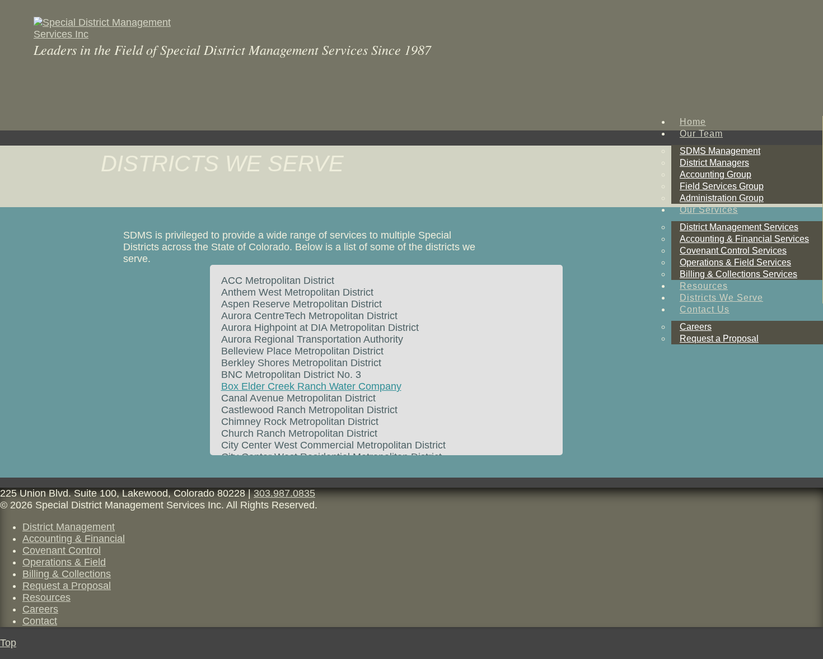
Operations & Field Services (735, 262)
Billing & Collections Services (738, 274)
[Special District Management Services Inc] (118, 34)
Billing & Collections (66, 573)
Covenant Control (61, 550)
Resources (704, 286)
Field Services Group (722, 186)
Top (8, 642)
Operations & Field (64, 562)
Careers (696, 326)
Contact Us (705, 309)
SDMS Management (720, 151)
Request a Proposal (719, 338)
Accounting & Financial (73, 538)
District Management (68, 526)
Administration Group (722, 198)
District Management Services (739, 227)
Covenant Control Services (733, 250)
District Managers (714, 162)
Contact (39, 621)
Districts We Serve (721, 297)
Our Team (701, 133)
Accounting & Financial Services (744, 239)
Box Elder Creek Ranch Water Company (311, 386)
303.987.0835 (284, 493)
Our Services (709, 209)
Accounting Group (715, 174)
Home (693, 122)
